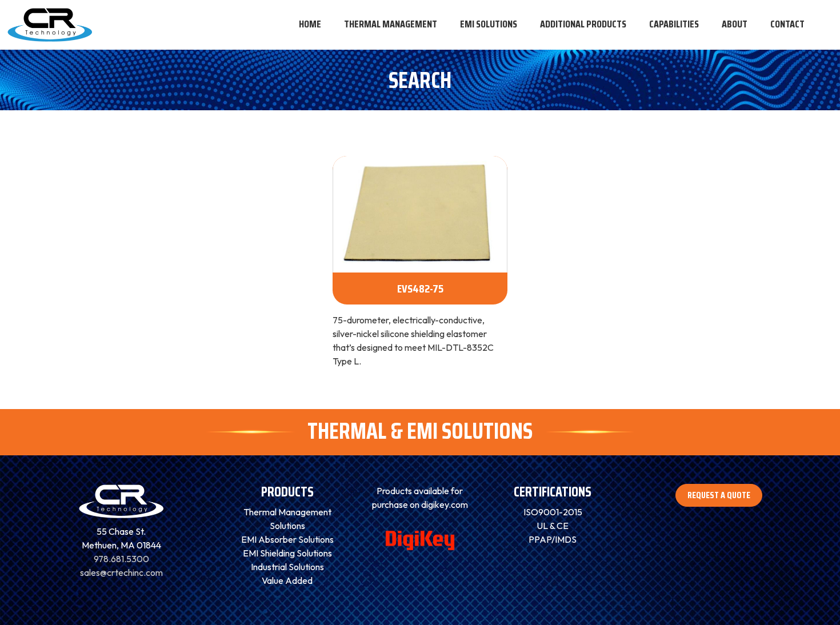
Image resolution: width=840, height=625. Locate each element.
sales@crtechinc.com (121, 572)
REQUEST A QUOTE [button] (718, 495)
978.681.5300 (121, 558)
